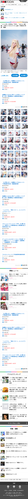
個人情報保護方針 (20, 490)
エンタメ (19, 4)
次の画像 (23, 75)
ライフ (25, 4)
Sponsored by (17, 107)
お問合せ (5, 490)
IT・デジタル (8, 4)
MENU (22, 1)
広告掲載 (10, 490)
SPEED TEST (14, 4)
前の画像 (15, 75)
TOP (14, 483)
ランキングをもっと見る (14, 423)
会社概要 (14, 490)
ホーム (3, 4)
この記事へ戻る (4, 75)
